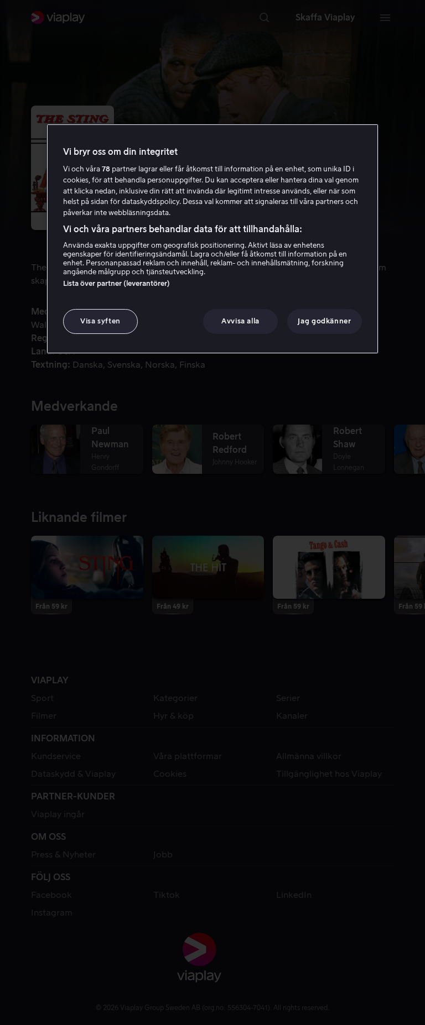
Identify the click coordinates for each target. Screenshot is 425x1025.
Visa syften (100, 321)
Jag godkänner (324, 321)
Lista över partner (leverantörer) (116, 283)
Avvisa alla (240, 321)
